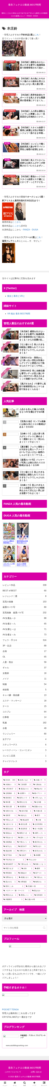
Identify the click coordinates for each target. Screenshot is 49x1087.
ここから (17, 222)
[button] (44, 927)
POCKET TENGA (10, 1009)
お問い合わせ (36, 1072)
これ (37, 35)
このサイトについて (13, 1072)
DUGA (35, 230)
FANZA (26, 230)
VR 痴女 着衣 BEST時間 (18, 314)
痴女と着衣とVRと (16, 296)
